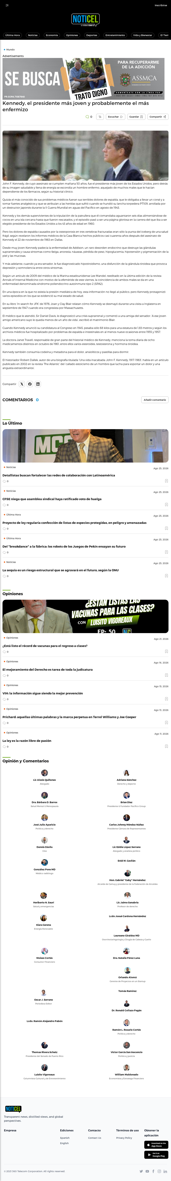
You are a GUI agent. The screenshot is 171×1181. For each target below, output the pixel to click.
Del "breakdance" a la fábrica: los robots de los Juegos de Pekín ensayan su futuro (64, 546)
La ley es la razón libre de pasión (27, 740)
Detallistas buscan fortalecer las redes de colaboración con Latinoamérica (59, 475)
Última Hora (12, 35)
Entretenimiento (115, 35)
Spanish (64, 1137)
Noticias (33, 35)
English (64, 1143)
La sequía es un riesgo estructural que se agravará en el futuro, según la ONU (61, 570)
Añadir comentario (155, 399)
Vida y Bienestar (142, 35)
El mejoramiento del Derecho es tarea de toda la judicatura (48, 669)
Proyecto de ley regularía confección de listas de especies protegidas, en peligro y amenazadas (74, 522)
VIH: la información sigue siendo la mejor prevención (43, 693)
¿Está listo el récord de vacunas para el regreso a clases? (45, 645)
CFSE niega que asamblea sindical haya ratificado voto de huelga (52, 499)
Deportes (91, 35)
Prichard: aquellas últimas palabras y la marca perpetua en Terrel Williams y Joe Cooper (69, 717)
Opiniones (72, 35)
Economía (52, 35)
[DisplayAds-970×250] (85, 79)
